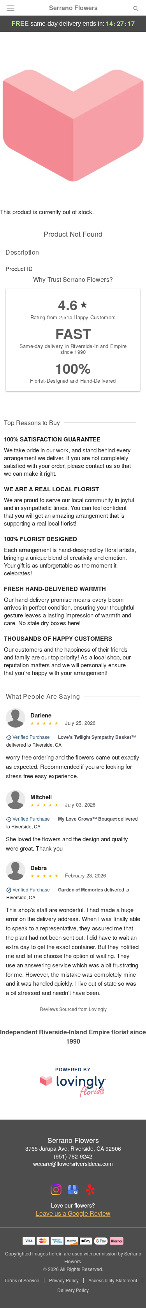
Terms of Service (21, 1280)
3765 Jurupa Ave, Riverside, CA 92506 (73, 1148)
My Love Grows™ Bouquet (87, 818)
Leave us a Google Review (73, 1213)
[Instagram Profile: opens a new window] (56, 1189)
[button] (129, 1290)
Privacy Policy (64, 1280)
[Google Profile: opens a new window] (73, 1189)
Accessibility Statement (112, 1280)
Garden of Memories (80, 889)
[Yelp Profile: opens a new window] (90, 1189)
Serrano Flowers (73, 8)
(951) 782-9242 (73, 1156)
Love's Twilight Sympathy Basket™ (97, 736)
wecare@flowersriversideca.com (73, 1163)
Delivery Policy (73, 1290)
